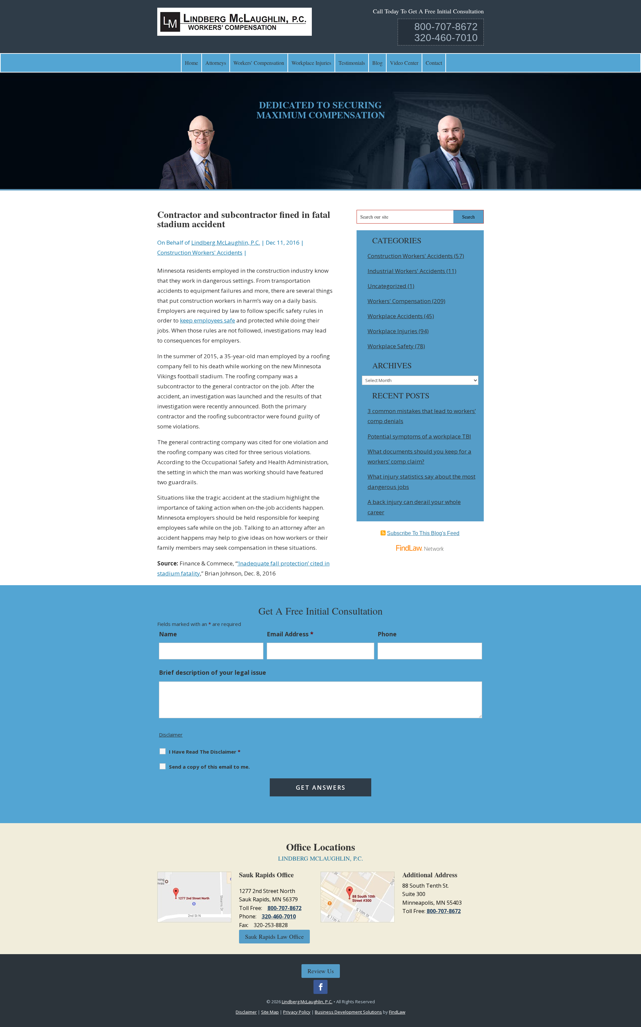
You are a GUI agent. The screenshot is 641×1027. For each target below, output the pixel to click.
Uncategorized (387, 286)
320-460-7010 (446, 37)
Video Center (404, 62)
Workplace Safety (391, 346)
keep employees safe (207, 320)
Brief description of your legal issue (212, 672)
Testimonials (352, 62)
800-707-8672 (446, 26)
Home (191, 62)
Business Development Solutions (348, 1012)
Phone (387, 634)
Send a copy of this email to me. (209, 766)
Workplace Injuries (311, 62)
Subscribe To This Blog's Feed (423, 533)
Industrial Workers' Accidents (406, 271)
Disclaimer (171, 734)
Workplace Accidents (395, 316)
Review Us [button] (320, 971)
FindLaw (397, 1012)
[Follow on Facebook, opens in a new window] (320, 987)
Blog (377, 62)
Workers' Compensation (399, 301)
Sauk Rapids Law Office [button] (274, 936)
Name (168, 634)
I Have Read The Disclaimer (204, 751)
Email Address (290, 634)
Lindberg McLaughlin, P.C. (225, 242)
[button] (634, 978)
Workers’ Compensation (258, 62)
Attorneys (215, 62)
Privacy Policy (296, 1012)
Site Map (270, 1012)
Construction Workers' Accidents (199, 252)
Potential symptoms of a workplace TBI (419, 436)
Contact (434, 62)
